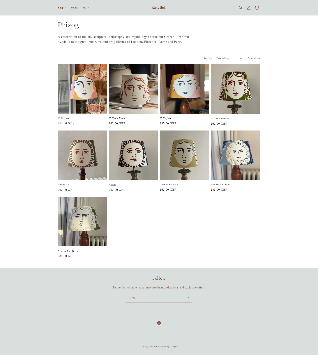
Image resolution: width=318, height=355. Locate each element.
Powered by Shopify (168, 346)
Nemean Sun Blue (220, 184)
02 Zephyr (165, 118)
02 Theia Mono (117, 118)
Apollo (112, 184)
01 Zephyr (63, 118)
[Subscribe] (188, 298)
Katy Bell (153, 346)
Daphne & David (169, 184)
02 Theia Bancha (220, 118)
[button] (62, 8)
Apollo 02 (63, 184)
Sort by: (208, 58)
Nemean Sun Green (68, 251)
